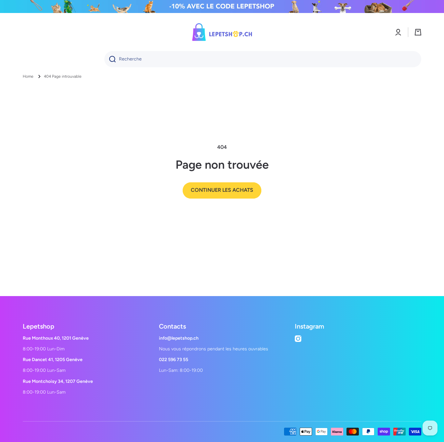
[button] (418, 32)
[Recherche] (110, 59)
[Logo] (222, 32)
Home (28, 76)
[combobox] (262, 59)
